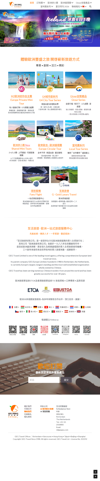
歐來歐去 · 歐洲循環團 (50, 145)
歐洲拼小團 (19, 145)
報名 (26, 415)
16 (79, 42)
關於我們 (28, 405)
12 (63, 42)
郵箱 (32, 378)
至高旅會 (64, 190)
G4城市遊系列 (50, 96)
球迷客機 (36, 190)
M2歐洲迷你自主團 (21, 96)
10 (56, 42)
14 (71, 42)
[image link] (21, 82)
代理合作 (28, 407)
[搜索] (90, 6)
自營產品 (82, 96)
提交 (66, 378)
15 (75, 42)
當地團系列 (78, 145)
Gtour (73, 96)
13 (67, 42)
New (27, 145)
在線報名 (28, 412)
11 (59, 42)
